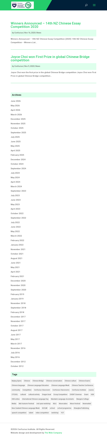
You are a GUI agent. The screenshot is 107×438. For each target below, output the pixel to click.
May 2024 (15, 177)
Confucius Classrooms (61, 390)
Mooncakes (63, 404)
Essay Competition (60, 394)
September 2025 (18, 132)
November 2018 (18, 303)
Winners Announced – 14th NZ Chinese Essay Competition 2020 (46, 25)
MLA (54, 404)
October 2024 (17, 164)
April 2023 (15, 209)
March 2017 (16, 344)
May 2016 (15, 357)
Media (14, 404)
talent (31, 413)
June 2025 (16, 141)
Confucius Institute (79, 390)
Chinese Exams (84, 381)
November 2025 (18, 123)
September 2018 (18, 308)
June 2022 (16, 227)
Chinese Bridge (38, 381)
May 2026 (15, 105)
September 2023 (18, 191)
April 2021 (15, 272)
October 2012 (17, 366)
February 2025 (17, 155)
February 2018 (17, 312)
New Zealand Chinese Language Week (26, 408)
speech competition (19, 413)
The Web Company (53, 433)
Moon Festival (75, 404)
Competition (27, 390)
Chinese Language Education (38, 385)
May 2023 (15, 204)
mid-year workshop (43, 404)
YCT (62, 413)
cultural (23, 394)
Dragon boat (46, 394)
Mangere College (82, 399)
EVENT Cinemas (76, 394)
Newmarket (87, 404)
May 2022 (15, 231)
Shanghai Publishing (81, 408)
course (91, 390)
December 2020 (18, 281)
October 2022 (17, 213)
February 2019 (17, 294)
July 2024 (15, 173)
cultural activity (34, 394)
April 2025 (15, 150)
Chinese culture (70, 381)
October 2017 (17, 326)
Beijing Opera (16, 381)
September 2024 (18, 168)
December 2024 (18, 159)
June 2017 (16, 335)
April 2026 (15, 110)
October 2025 (17, 128)
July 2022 (15, 222)
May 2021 (15, 267)
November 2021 (18, 249)
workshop (54, 413)
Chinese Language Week (60, 385)
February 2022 (17, 240)
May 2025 (15, 146)
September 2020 (18, 290)
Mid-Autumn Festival (26, 404)
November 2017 (18, 321)
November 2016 (18, 348)
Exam (86, 394)
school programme (64, 408)
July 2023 (15, 195)
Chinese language (18, 385)
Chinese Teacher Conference (82, 385)
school (52, 408)
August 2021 (16, 258)
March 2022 (16, 236)
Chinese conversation (54, 381)
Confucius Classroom (42, 390)
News (39, 33)
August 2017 (16, 330)
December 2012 (18, 362)
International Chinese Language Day (35, 399)
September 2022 (18, 218)
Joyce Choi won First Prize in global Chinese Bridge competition (50, 58)
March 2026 (16, 114)
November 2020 (18, 285)
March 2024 (16, 186)
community (16, 390)
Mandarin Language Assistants (62, 399)
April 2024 (15, 182)
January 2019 (17, 299)
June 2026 (16, 101)
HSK (92, 394)
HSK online (16, 399)
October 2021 (17, 254)
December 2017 (18, 317)
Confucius (18, 33)
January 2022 (17, 245)
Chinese (27, 381)
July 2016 (15, 353)
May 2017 (15, 339)
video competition (42, 413)
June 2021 (16, 263)
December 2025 (18, 119)
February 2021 (17, 276)
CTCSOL (15, 394)
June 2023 (16, 200)
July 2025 (15, 137)
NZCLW (44, 408)
